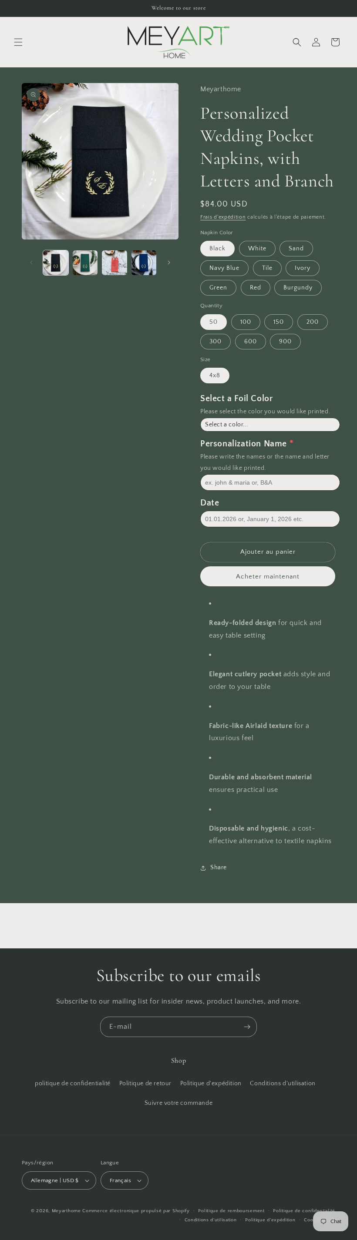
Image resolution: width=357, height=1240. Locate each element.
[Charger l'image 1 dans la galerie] (55, 263)
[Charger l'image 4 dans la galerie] (144, 263)
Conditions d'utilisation (282, 1083)
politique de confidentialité (73, 1083)
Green (218, 287)
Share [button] (218, 867)
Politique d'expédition (211, 1083)
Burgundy (298, 287)
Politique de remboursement (231, 1210)
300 (215, 341)
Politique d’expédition (270, 1220)
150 (278, 322)
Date (209, 503)
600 (250, 341)
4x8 (214, 375)
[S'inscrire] (246, 1027)
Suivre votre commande (179, 1103)
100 (245, 322)
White (257, 248)
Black (217, 248)
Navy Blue (224, 268)
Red (255, 287)
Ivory (302, 268)
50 (213, 322)
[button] (18, 42)
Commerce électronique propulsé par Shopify (135, 1210)
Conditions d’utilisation (211, 1220)
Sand (296, 248)
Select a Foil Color (236, 398)
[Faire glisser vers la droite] (168, 262)
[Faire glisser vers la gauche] (31, 262)
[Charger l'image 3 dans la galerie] (114, 263)
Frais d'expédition (223, 217)
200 (312, 322)
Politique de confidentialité (304, 1210)
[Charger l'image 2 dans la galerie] (85, 263)
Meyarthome (66, 1210)
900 (285, 341)
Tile (267, 268)
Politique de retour (145, 1083)
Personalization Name (243, 444)
